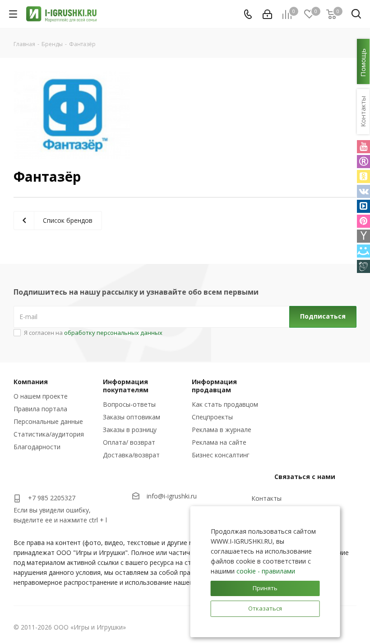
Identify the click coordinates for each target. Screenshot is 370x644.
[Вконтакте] (363, 191)
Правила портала (40, 408)
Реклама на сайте (219, 442)
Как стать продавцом (225, 404)
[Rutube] (363, 161)
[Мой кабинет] (267, 14)
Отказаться (265, 608)
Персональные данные (48, 421)
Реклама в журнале (221, 429)
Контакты (266, 498)
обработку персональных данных (113, 333)
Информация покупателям (125, 385)
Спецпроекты (212, 417)
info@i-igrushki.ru (172, 496)
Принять (265, 588)
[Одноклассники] (363, 176)
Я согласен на (93, 333)
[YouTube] (363, 146)
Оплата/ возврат (129, 442)
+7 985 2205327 (51, 498)
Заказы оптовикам (131, 417)
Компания (31, 381)
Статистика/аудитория (49, 434)
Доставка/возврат (131, 455)
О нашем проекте (41, 396)
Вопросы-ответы (129, 404)
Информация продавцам (214, 385)
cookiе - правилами (265, 571)
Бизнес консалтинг (221, 455)
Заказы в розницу (130, 429)
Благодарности (37, 446)
